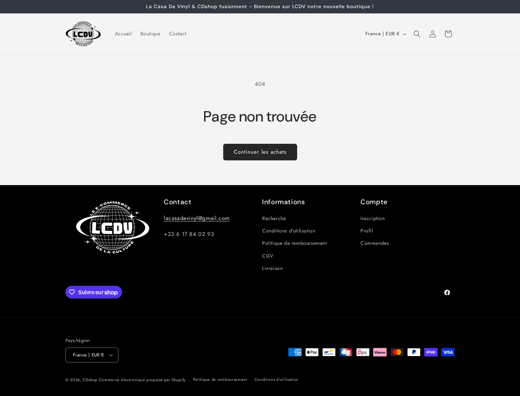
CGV (267, 255)
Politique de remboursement (294, 243)
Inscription (372, 218)
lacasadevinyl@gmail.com (197, 218)
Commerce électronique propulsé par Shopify (142, 380)
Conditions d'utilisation (288, 230)
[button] (417, 34)
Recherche (274, 218)
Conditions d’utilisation (277, 379)
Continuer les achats (260, 152)
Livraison (272, 268)
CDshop (90, 380)
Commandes (374, 243)
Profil (366, 230)
